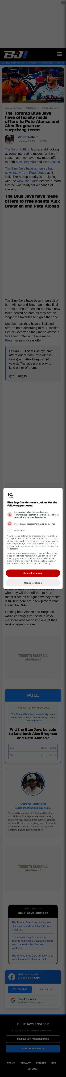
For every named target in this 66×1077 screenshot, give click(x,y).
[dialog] (33, 538)
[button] (33, 530)
